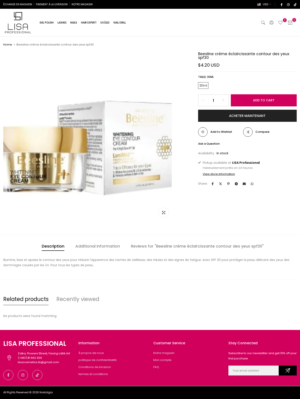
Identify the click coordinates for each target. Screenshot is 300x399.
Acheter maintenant (247, 115)
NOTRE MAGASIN (82, 4)
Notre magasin (164, 353)
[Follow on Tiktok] (295, 4)
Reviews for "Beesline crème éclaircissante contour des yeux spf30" (197, 246)
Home (7, 45)
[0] (280, 22)
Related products (26, 299)
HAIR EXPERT (89, 22)
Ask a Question (209, 144)
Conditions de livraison (94, 367)
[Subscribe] (288, 370)
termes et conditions (93, 374)
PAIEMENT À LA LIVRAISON (52, 4)
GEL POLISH (47, 22)
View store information (219, 174)
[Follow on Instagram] (288, 4)
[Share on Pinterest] (228, 184)
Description (53, 246)
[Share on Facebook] (212, 184)
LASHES (62, 22)
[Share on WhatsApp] (252, 184)
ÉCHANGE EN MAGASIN (17, 4)
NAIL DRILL (120, 22)
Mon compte (162, 360)
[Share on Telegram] (236, 184)
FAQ (156, 367)
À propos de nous (91, 353)
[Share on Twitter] (220, 184)
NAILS (73, 22)
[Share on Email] (244, 184)
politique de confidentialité (97, 360)
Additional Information (97, 246)
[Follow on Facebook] (281, 4)
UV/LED (105, 22)
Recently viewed (77, 299)
